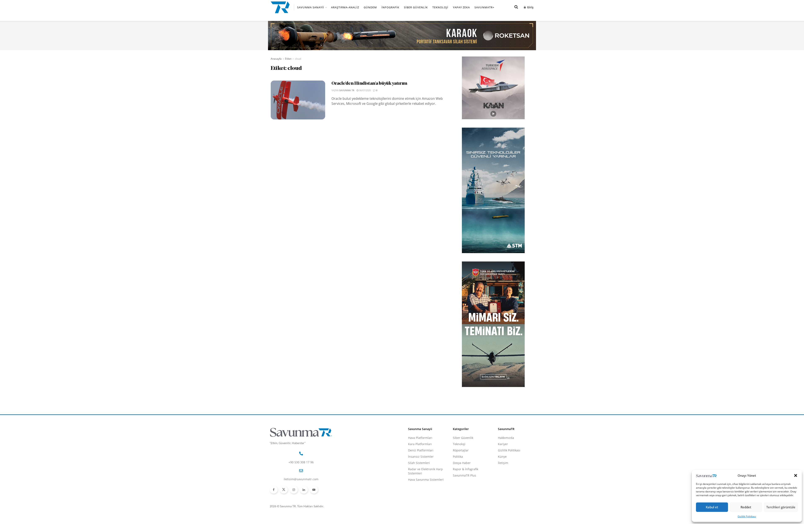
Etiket (288, 58)
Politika (458, 457)
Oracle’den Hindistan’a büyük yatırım (369, 83)
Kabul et (712, 507)
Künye (502, 457)
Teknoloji (440, 7)
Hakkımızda (506, 438)
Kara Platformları (420, 444)
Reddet (746, 507)
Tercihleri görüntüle (780, 507)
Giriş (529, 7)
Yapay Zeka (461, 7)
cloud (298, 58)
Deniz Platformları (420, 450)
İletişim (503, 463)
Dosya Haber (462, 463)
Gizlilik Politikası (747, 516)
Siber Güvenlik (416, 7)
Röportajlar (461, 450)
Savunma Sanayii (310, 7)
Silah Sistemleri (419, 463)
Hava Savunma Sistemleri (426, 480)
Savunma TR (346, 90)
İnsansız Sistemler (421, 457)
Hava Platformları (420, 438)
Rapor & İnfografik (465, 469)
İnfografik (390, 7)
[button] (796, 475)
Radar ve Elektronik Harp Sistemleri (425, 471)
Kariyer (503, 444)
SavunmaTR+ (484, 7)
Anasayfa (276, 58)
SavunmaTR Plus (464, 475)
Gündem (370, 7)
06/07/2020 (364, 90)
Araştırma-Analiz (345, 7)
